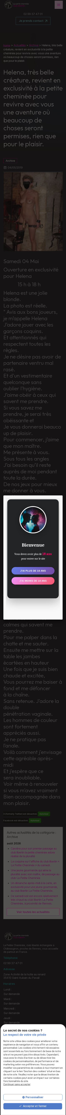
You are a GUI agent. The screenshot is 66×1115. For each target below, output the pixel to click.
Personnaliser (34, 1097)
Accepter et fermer (34, 1106)
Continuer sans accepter (16, 1084)
